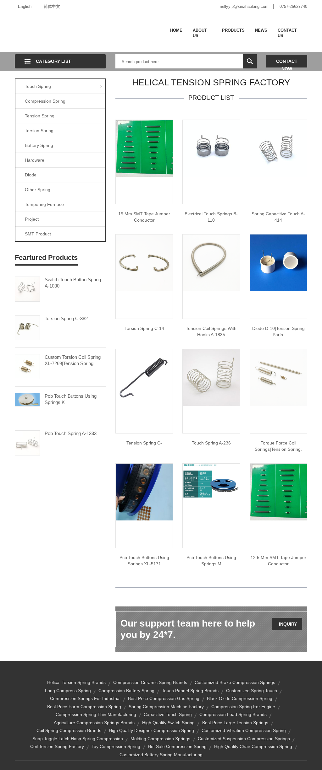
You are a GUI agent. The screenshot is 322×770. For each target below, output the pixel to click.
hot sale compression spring (177, 746)
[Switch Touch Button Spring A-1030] (27, 288)
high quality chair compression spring (253, 746)
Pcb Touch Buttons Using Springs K (71, 399)
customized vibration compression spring (244, 730)
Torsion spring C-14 (144, 328)
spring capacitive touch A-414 (278, 217)
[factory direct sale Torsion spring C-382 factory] (144, 262)
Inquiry (288, 624)
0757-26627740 (293, 6)
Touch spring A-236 (211, 442)
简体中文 (52, 6)
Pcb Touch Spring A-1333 (71, 433)
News (261, 30)
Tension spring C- (144, 442)
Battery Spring (39, 145)
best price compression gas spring (163, 698)
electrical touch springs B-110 (211, 217)
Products (233, 30)
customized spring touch (251, 690)
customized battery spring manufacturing (161, 754)
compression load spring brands (233, 714)
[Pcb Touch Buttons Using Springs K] (27, 399)
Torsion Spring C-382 (66, 318)
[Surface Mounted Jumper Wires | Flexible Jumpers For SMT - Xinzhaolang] (278, 491)
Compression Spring (45, 101)
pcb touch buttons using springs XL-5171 (144, 560)
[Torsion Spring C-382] (27, 327)
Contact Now (286, 63)
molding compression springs (160, 738)
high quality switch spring (168, 722)
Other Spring (37, 189)
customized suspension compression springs (244, 738)
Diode (30, 174)
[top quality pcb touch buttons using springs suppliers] (144, 491)
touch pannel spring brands (190, 690)
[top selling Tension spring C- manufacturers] (211, 262)
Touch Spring (63, 86)
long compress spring (68, 690)
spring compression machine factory (166, 706)
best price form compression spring (84, 706)
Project (32, 219)
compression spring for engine (243, 706)
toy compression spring (116, 746)
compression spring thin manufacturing (96, 714)
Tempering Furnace (44, 204)
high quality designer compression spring (151, 730)
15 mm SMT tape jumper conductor (144, 217)
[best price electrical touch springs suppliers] (211, 147)
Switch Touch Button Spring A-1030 (73, 282)
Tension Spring (39, 115)
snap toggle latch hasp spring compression (77, 738)
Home (176, 30)
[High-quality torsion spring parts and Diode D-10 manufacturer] (278, 262)
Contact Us (287, 33)
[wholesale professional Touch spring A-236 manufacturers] (211, 377)
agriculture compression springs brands (94, 722)
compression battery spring (126, 690)
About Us (200, 33)
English (24, 6)
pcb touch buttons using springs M (211, 560)
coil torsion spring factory (57, 746)
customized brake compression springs (235, 682)
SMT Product (38, 233)
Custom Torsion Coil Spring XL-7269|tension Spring (73, 360)
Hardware (34, 160)
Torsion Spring (39, 130)
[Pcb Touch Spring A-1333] (27, 442)
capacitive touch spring (168, 714)
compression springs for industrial (85, 698)
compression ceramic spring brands (150, 682)
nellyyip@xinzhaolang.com (244, 6)
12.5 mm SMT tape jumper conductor (278, 560)
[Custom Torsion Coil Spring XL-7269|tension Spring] (27, 366)
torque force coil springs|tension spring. (278, 446)
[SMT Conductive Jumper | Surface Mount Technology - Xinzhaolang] (144, 147)
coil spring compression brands (68, 730)
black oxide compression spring (239, 698)
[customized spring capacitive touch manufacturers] (278, 147)
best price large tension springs (235, 722)
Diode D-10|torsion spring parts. (278, 331)
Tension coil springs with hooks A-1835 (211, 331)
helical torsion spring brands (76, 682)
